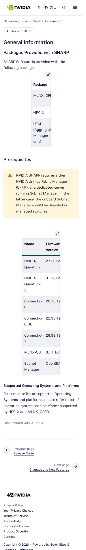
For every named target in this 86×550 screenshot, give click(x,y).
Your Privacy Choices (18, 510)
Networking (39, 7)
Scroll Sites (58, 544)
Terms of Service (16, 516)
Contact (9, 537)
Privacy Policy (13, 505)
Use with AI (19, 31)
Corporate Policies (17, 526)
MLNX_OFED (38, 411)
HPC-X (13, 411)
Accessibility (12, 521)
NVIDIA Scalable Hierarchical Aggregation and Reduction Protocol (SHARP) (49, 7)
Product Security (16, 531)
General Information (47, 21)
